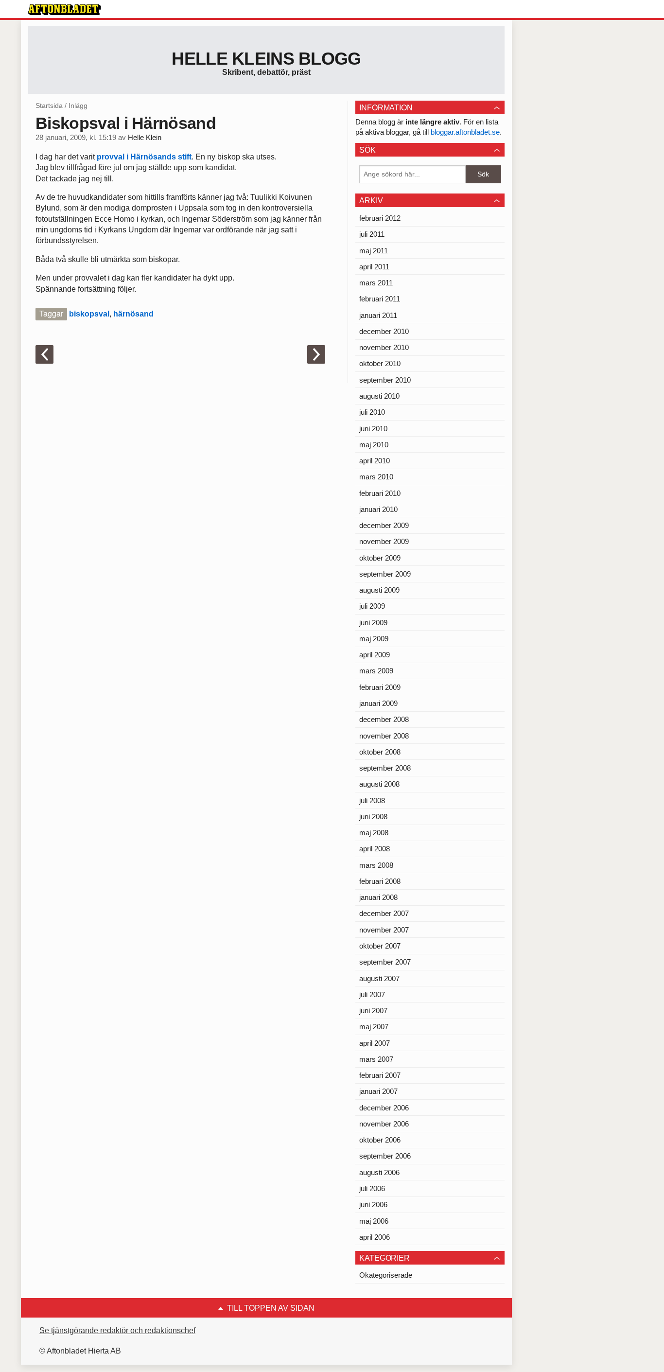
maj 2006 (373, 1221)
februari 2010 (380, 493)
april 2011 (374, 267)
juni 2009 (373, 622)
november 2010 (384, 347)
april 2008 (374, 848)
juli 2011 (371, 234)
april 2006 (374, 1237)
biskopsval (89, 314)
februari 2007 (380, 1075)
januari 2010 (378, 509)
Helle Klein (144, 137)
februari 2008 (380, 881)
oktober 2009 (380, 558)
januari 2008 (378, 897)
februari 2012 (380, 218)
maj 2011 (373, 250)
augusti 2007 (379, 978)
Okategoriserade (385, 1275)
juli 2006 (372, 1188)
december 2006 (384, 1108)
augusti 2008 (379, 784)
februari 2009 (380, 687)
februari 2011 (379, 299)
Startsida (49, 105)
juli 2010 (372, 412)
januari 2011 (378, 315)
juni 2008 (373, 816)
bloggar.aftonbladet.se (465, 132)
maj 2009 (373, 638)
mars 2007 (376, 1059)
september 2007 (385, 962)
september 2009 (385, 574)
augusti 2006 (379, 1172)
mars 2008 (376, 865)
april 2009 (374, 655)
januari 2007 (378, 1091)
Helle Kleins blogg (266, 59)
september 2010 (385, 380)
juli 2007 (372, 994)
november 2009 (384, 541)
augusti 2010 (379, 396)
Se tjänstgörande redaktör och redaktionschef (117, 1330)
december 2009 (384, 525)
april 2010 (374, 461)
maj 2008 (373, 832)
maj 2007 (373, 1026)
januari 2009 (378, 703)
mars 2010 (376, 477)
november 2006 (384, 1124)
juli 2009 (372, 606)
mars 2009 (376, 671)
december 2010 (384, 331)
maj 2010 (373, 444)
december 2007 (384, 913)
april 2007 (374, 1043)
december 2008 (384, 719)
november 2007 (384, 930)
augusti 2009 (379, 590)
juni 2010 (373, 428)
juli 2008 (372, 800)
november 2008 (384, 736)
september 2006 (385, 1156)
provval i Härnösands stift (144, 157)
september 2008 (385, 768)
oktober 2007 (380, 946)
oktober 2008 (380, 752)
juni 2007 (373, 1010)
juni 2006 (373, 1204)
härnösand (133, 314)
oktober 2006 (380, 1140)
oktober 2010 (380, 363)
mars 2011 (376, 283)
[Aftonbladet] (64, 9)
